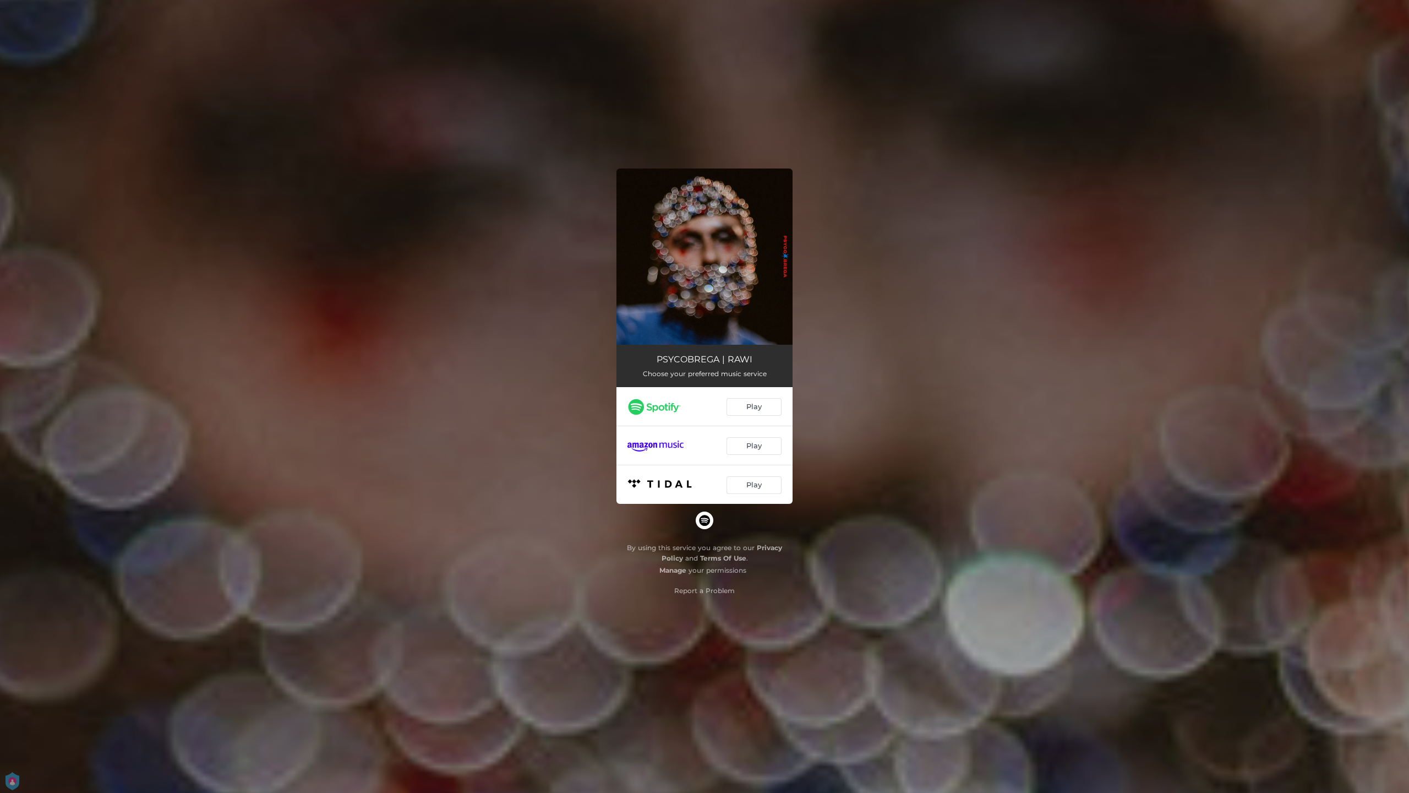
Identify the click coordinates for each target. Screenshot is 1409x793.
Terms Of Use (723, 558)
